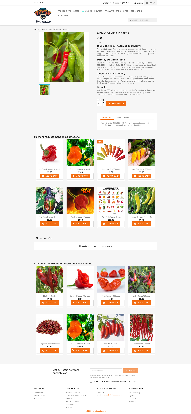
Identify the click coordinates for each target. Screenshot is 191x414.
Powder (98, 11)
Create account (135, 398)
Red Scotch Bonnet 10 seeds (49, 169)
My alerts (132, 401)
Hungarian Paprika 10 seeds (49, 344)
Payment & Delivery (73, 393)
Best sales (38, 398)
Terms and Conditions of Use (77, 396)
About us (69, 398)
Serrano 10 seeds (110, 344)
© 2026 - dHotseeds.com (95, 411)
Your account (136, 389)
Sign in (131, 396)
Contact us (39, 3)
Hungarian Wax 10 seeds (110, 169)
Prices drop (38, 393)
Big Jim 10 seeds (49, 296)
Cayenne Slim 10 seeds (141, 344)
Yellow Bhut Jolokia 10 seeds (141, 169)
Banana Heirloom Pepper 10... (142, 217)
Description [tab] (107, 117)
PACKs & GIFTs (64, 11)
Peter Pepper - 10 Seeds (111, 296)
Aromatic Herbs (113, 11)
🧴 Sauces (87, 11)
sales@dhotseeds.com (112, 395)
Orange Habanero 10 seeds (80, 169)
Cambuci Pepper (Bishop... (80, 296)
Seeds (76, 11)
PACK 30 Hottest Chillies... (111, 217)
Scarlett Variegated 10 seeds (49, 217)
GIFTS (125, 11)
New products (39, 396)
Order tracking (134, 393)
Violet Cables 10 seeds (141, 296)
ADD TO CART (49, 176)
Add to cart (116, 103)
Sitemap (69, 407)
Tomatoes (63, 15)
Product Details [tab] (122, 117)
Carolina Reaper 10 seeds (80, 217)
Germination (137, 11)
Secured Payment (72, 401)
